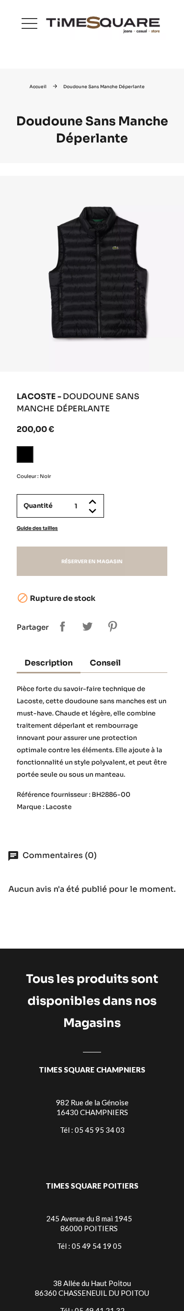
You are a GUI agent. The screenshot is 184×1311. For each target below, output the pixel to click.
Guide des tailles (37, 528)
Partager (62, 626)
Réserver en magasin (92, 561)
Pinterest (112, 626)
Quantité (38, 505)
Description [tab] (49, 663)
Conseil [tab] (105, 663)
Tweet (87, 626)
